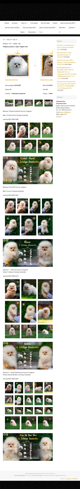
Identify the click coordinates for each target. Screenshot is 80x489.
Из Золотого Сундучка (37, 475)
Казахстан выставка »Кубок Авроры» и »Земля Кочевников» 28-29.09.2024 (66, 62)
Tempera (69, 479)
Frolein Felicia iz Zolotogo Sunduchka (50, 80)
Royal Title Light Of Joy (11, 80)
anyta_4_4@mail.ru (65, 112)
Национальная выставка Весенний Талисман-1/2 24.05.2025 (64, 55)
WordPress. (75, 479)
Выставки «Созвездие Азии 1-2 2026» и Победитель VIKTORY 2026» (66, 47)
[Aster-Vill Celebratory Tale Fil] (17, 64)
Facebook (59, 116)
